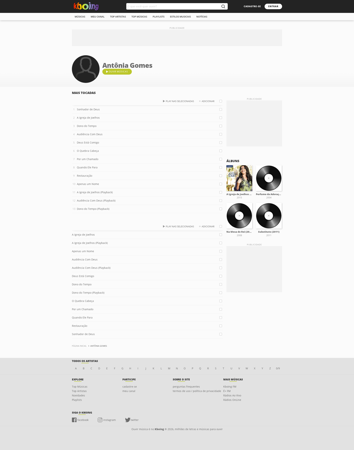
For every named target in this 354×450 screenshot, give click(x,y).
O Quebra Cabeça (88, 151)
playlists (158, 16)
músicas (80, 16)
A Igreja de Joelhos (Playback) (95, 192)
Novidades (78, 395)
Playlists (77, 400)
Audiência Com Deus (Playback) (96, 200)
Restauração (84, 175)
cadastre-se (252, 6)
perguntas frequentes (186, 386)
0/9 (278, 368)
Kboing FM (229, 386)
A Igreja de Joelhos (88, 117)
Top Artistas (79, 391)
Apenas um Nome (88, 184)
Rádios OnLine (232, 400)
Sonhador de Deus (88, 109)
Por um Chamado (87, 159)
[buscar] (223, 6)
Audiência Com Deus (90, 134)
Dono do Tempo (86, 126)
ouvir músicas (118, 71)
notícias (201, 16)
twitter (135, 420)
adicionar (208, 101)
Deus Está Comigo (88, 142)
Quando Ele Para (87, 167)
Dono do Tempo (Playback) (93, 209)
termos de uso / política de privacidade (197, 391)
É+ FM (227, 391)
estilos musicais (180, 16)
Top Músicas (79, 386)
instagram (109, 420)
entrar (273, 6)
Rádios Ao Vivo (232, 395)
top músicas (139, 16)
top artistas (118, 16)
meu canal (98, 16)
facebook (82, 420)
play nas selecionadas (180, 101)
